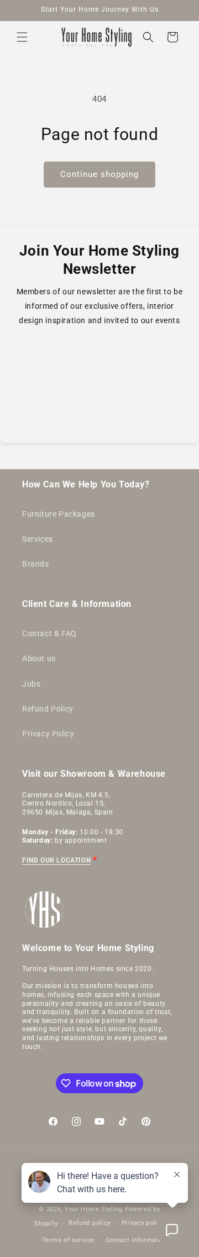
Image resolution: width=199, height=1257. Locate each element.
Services (37, 538)
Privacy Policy (48, 733)
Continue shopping (99, 174)
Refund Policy (48, 708)
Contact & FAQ (49, 633)
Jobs (31, 683)
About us (39, 658)
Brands (35, 563)
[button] (22, 37)
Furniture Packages (58, 514)
